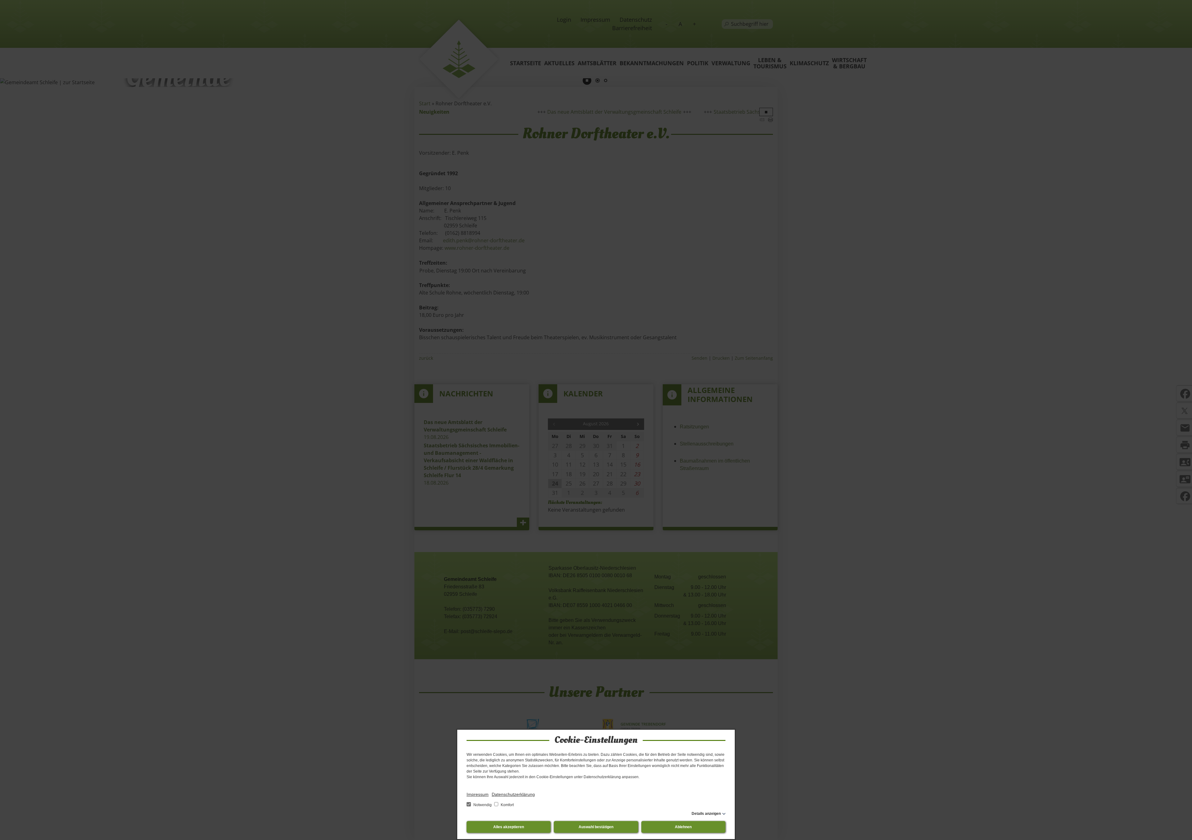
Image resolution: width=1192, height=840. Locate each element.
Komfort (507, 805)
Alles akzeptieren (508, 827)
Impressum (478, 794)
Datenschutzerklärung (513, 794)
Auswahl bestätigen (596, 827)
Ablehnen (683, 827)
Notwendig (482, 805)
